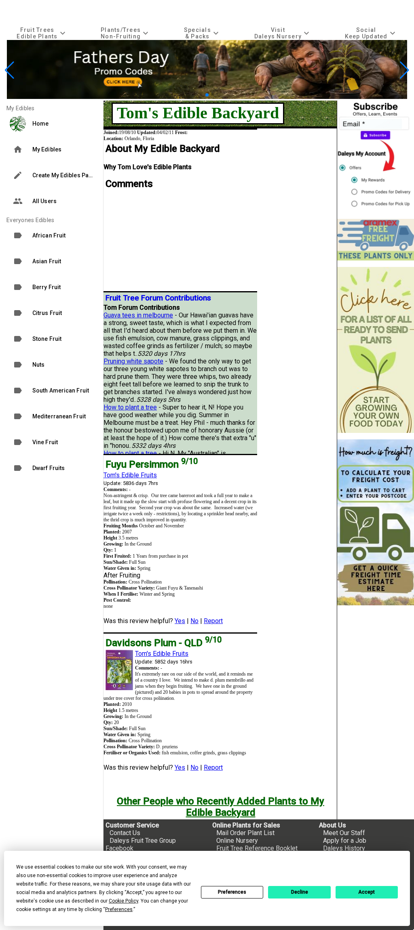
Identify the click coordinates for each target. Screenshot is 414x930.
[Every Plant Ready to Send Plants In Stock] (375, 350)
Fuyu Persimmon (152, 464)
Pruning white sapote (133, 361)
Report (213, 621)
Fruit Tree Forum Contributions (158, 298)
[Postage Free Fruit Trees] (375, 239)
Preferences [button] (119, 909)
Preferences (232, 892)
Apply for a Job (344, 840)
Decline (299, 892)
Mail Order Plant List (245, 833)
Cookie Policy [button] (123, 901)
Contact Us (125, 833)
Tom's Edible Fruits (130, 475)
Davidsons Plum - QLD (164, 643)
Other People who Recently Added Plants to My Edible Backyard (220, 807)
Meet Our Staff (344, 833)
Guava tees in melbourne (138, 315)
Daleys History (344, 848)
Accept (366, 892)
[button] (194, 95)
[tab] (42, 33)
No (194, 621)
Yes (180, 621)
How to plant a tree (130, 407)
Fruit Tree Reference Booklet (257, 848)
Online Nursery (237, 840)
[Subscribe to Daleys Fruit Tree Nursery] (375, 156)
